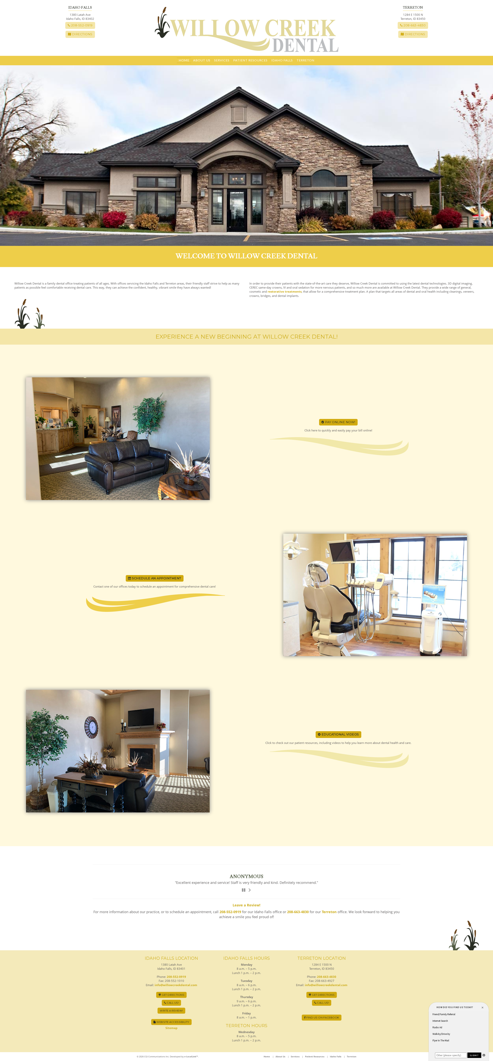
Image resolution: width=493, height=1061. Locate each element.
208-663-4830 (298, 911)
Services (221, 60)
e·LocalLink (190, 1056)
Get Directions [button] (172, 994)
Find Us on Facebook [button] (322, 1017)
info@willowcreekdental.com (176, 984)
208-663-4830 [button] (414, 25)
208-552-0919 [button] (81, 25)
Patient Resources (250, 60)
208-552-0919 (230, 911)
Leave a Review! (246, 904)
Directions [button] (81, 34)
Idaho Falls (282, 60)
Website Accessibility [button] (172, 1021)
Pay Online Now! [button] (339, 422)
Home (184, 60)
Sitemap (171, 1027)
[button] (155, 578)
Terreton (305, 60)
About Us (201, 60)
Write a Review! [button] (171, 1010)
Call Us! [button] (172, 1002)
